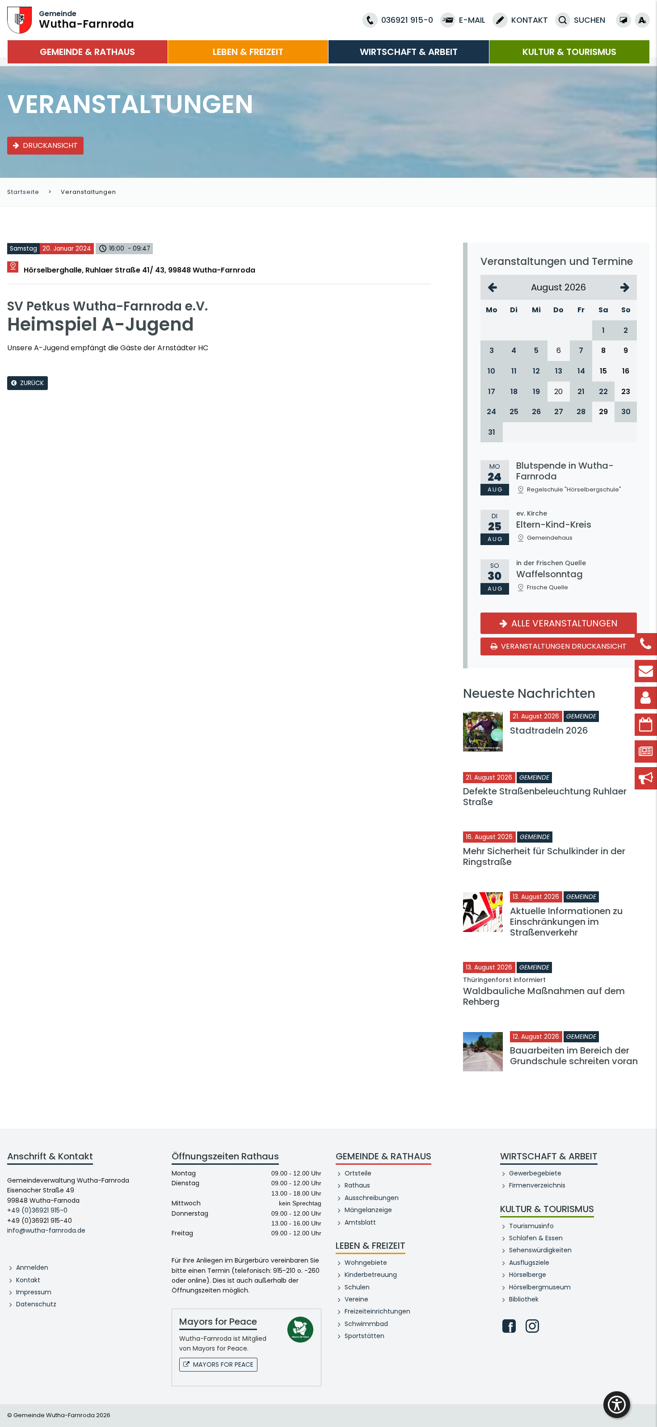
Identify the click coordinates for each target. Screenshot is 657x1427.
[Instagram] (532, 1326)
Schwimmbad (366, 1323)
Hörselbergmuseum (540, 1287)
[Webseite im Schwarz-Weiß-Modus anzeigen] (623, 20)
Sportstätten (364, 1335)
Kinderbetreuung (371, 1274)
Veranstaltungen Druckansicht (563, 646)
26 (536, 412)
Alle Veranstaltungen (563, 623)
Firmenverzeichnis (537, 1185)
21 (581, 391)
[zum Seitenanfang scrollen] (646, 1407)
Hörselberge (527, 1274)
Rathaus (357, 1185)
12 (536, 371)
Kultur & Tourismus (569, 52)
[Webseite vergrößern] (642, 20)
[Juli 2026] (492, 287)
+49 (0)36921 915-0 (37, 1210)
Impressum (33, 1292)
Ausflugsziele (529, 1262)
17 (491, 391)
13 (558, 371)
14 (581, 371)
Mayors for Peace (223, 1364)
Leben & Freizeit (248, 52)
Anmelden (32, 1267)
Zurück (32, 382)
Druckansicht (50, 145)
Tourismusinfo (531, 1225)
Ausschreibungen (372, 1197)
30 (626, 412)
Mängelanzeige (368, 1209)
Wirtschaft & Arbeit (409, 52)
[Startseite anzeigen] (19, 19)
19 (536, 391)
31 (491, 432)
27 (558, 412)
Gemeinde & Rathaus (87, 52)
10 (491, 371)
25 (514, 412)
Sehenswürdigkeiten (540, 1250)
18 (514, 391)
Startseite (23, 192)
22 (603, 391)
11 (514, 371)
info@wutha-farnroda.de (46, 1230)
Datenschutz (36, 1304)
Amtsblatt (360, 1222)
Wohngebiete (366, 1262)
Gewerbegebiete (535, 1173)
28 (581, 412)
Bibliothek (524, 1299)
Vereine (356, 1299)
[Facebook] (509, 1326)
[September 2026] (625, 287)
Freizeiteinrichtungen (377, 1311)
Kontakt (28, 1280)
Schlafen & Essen (536, 1238)
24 (491, 412)
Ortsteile (358, 1173)
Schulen (357, 1287)
